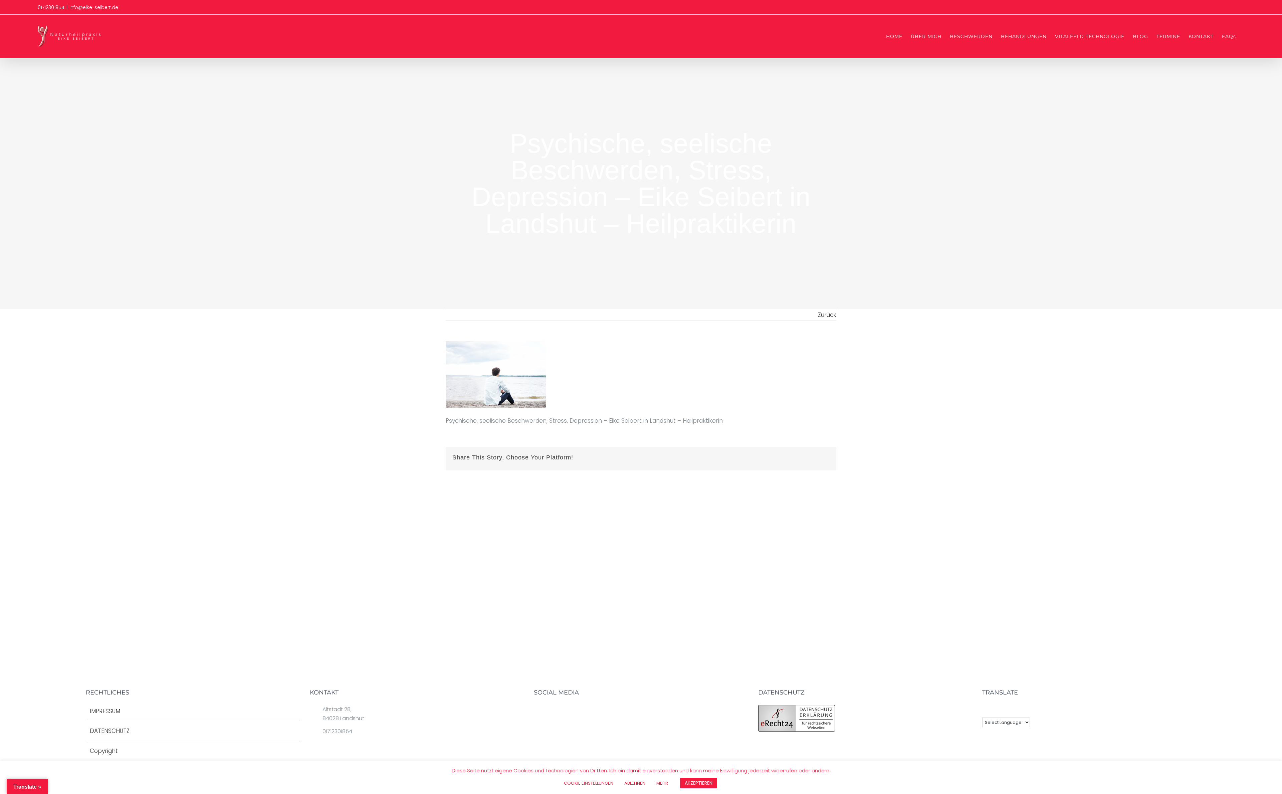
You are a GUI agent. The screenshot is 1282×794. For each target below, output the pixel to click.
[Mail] (579, 711)
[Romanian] (1004, 710)
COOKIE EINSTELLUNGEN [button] (588, 783)
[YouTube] (558, 711)
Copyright (104, 751)
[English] (986, 710)
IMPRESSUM (105, 711)
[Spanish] (1021, 710)
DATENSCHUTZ (110, 731)
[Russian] (1012, 710)
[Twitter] (547, 711)
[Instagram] (568, 711)
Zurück (827, 315)
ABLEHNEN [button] (634, 783)
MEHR (662, 783)
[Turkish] (1030, 710)
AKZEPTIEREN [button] (698, 783)
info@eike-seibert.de (93, 7)
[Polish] (995, 710)
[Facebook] (536, 711)
